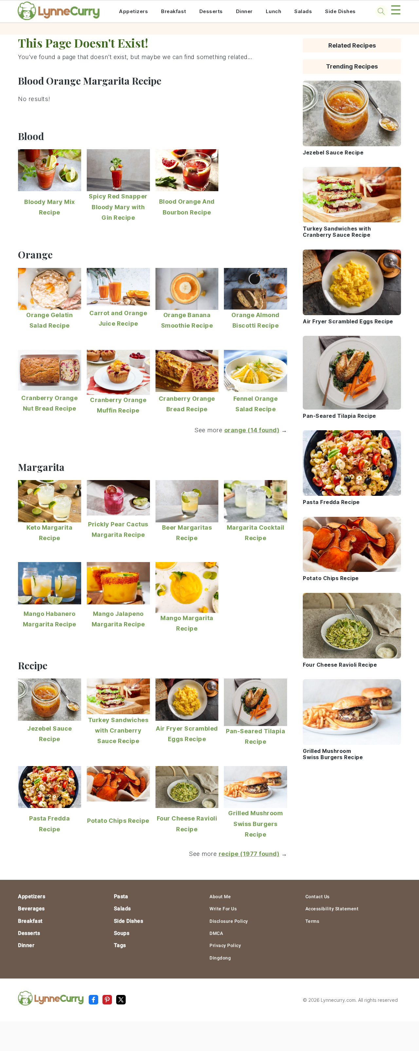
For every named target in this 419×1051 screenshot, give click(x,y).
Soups (122, 933)
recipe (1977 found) (249, 853)
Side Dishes (340, 11)
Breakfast (173, 11)
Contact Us (317, 896)
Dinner (244, 11)
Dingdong (220, 957)
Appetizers (133, 11)
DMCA (216, 933)
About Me (220, 896)
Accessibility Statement (332, 908)
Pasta (121, 896)
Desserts (211, 11)
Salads (303, 11)
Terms (312, 921)
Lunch (274, 11)
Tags (120, 945)
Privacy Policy (225, 945)
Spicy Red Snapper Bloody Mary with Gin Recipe (118, 207)
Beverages (31, 908)
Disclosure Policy (229, 921)
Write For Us (223, 908)
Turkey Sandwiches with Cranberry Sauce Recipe (118, 731)
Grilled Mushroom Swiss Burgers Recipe (255, 824)
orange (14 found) (252, 430)
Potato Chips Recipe (118, 820)
